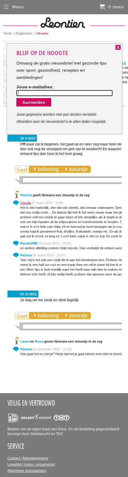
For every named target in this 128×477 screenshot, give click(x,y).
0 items (116, 6)
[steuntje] (76, 169)
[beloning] (46, 169)
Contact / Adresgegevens (27, 458)
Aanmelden (33, 102)
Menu (18, 6)
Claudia (25, 203)
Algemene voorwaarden (26, 471)
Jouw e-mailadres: (35, 86)
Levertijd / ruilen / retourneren (31, 464)
